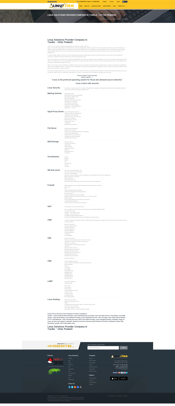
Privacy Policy (119, 396)
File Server (52, 128)
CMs (69, 371)
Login (125, 1)
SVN (49, 238)
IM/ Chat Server (71, 373)
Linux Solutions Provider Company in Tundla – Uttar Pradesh (67, 41)
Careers (90, 364)
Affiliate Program (93, 371)
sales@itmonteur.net (122, 367)
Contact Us (121, 6)
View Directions (124, 369)
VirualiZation (71, 369)
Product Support (92, 378)
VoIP (49, 206)
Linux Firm (57, 396)
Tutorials (91, 384)
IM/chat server (54, 170)
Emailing (70, 358)
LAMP (50, 281)
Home (80, 6)
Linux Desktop (54, 299)
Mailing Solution (55, 93)
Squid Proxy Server (56, 111)
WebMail (105, 1)
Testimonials (92, 369)
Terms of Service (111, 396)
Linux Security (54, 88)
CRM (50, 220)
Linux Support (107, 6)
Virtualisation (53, 157)
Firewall (51, 185)
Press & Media (92, 360)
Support (118, 1)
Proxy (69, 362)
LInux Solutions (96, 6)
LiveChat (111, 1)
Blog (114, 6)
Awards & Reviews (93, 367)
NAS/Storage (53, 142)
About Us (86, 6)
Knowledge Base (93, 382)
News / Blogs (92, 362)
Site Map (125, 396)
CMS (50, 261)
